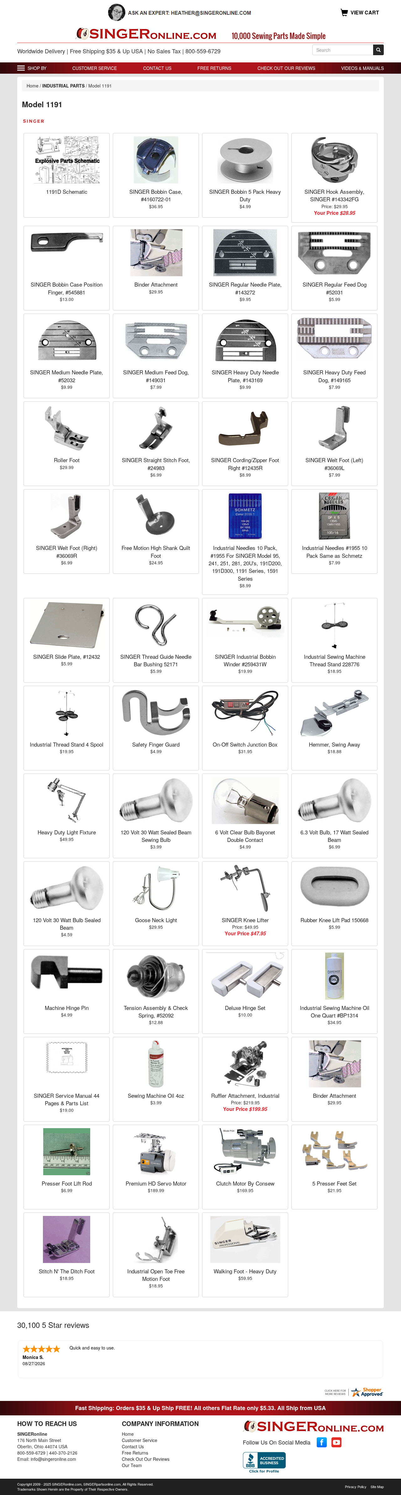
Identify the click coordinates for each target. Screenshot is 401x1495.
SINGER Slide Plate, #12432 (66, 656)
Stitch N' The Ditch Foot (67, 1271)
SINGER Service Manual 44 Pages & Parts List (66, 1099)
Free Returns (214, 68)
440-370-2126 (63, 1453)
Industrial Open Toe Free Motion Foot (156, 1274)
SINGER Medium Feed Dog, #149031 (156, 375)
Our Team (132, 1465)
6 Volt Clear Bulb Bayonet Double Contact (245, 835)
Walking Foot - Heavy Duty (245, 1271)
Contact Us (157, 68)
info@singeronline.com (53, 1459)
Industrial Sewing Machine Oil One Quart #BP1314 (334, 1011)
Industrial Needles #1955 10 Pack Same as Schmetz (334, 551)
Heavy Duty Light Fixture (67, 832)
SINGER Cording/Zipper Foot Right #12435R (245, 463)
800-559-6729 (31, 1453)
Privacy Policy (356, 1486)
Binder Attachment (156, 284)
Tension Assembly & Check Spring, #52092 (156, 1011)
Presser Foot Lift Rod (67, 1183)
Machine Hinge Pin (67, 1008)
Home (33, 85)
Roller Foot (67, 460)
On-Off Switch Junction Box (245, 744)
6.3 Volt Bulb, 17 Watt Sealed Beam (334, 835)
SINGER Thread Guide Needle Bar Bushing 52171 (155, 660)
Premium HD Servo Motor (156, 1183)
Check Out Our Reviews (286, 68)
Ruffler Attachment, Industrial (245, 1095)
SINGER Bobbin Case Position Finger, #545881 (66, 288)
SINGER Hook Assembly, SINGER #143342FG (334, 195)
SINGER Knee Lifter (245, 920)
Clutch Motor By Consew (245, 1183)
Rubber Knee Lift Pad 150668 (334, 920)
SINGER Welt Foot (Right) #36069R (66, 551)
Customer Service (94, 68)
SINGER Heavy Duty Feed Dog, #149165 (334, 375)
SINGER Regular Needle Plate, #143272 (245, 288)
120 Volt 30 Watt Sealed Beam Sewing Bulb (156, 835)
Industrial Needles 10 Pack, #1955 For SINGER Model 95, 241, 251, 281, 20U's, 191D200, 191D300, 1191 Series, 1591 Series (245, 563)
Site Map (377, 1486)
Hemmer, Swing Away (334, 744)
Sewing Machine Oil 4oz (156, 1095)
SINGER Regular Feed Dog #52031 (335, 288)
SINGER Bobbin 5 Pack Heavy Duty (245, 195)
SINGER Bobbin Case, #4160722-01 (155, 195)
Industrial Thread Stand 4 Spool (66, 744)
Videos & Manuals (362, 68)
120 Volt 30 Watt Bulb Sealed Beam (67, 923)
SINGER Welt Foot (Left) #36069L (334, 463)
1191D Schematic (66, 191)
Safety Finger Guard (156, 744)
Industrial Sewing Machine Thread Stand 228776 (334, 660)
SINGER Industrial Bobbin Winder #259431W (245, 660)
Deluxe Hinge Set (245, 1008)
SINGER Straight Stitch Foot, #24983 (156, 463)
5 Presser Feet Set (334, 1183)
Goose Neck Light (156, 920)
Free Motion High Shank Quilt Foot (156, 551)
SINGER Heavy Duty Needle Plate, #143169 (245, 375)
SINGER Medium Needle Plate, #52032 (66, 375)
